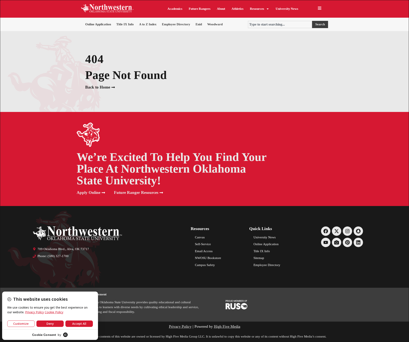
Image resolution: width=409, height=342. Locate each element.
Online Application (98, 24)
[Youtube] (325, 242)
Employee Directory (176, 24)
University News (287, 8)
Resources (257, 8)
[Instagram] (347, 231)
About (221, 8)
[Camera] (336, 242)
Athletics (237, 8)
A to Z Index (148, 24)
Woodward (215, 24)
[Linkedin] (358, 242)
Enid (199, 24)
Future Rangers (199, 8)
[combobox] (280, 24)
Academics (174, 8)
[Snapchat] (358, 231)
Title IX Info (125, 24)
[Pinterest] (347, 242)
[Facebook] (325, 231)
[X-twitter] (336, 231)
